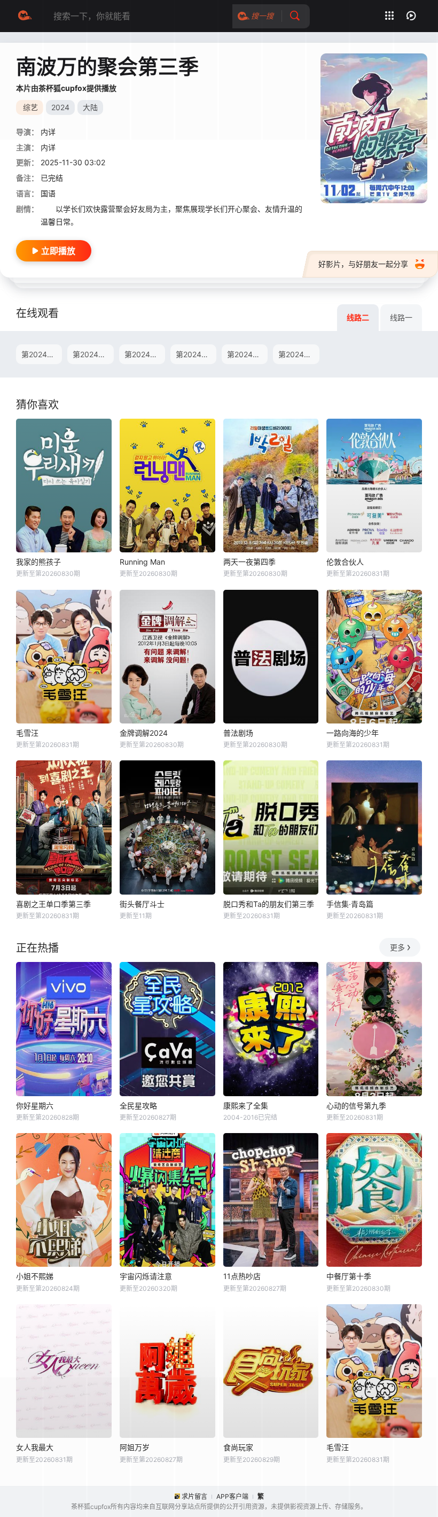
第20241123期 (247, 354)
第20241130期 (298, 354)
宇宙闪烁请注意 (146, 1276)
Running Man (142, 561)
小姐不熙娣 (34, 1276)
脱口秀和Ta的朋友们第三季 (268, 903)
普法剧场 (238, 732)
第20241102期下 (93, 354)
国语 (48, 193)
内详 (48, 147)
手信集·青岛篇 (349, 903)
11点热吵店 (242, 1276)
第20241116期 (196, 354)
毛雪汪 (27, 732)
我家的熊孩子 (38, 561)
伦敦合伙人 (345, 561)
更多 (397, 947)
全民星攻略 (138, 1105)
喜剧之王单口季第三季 (53, 903)
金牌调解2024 (144, 732)
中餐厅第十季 (348, 1276)
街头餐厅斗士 (142, 903)
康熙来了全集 (245, 1105)
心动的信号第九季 (356, 1105)
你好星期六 (34, 1105)
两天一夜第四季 (249, 561)
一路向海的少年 (352, 732)
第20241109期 (144, 354)
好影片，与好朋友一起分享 (363, 263)
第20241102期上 (41, 354)
